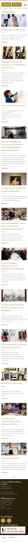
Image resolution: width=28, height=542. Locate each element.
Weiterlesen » (5, 42)
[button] (25, 4)
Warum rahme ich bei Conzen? (13, 29)
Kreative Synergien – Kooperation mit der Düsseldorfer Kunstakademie (12, 266)
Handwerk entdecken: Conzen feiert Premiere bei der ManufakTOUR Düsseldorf (13, 226)
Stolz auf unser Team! (9, 458)
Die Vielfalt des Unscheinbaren (13, 538)
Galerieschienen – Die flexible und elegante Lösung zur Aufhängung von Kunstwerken (13, 495)
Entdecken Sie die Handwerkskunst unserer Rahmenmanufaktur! (11, 421)
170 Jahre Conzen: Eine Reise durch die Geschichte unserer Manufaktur (12, 307)
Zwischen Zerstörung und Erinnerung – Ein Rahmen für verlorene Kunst (13, 65)
